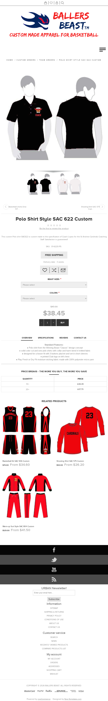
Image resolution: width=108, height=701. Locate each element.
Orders (54, 662)
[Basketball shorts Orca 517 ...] (6, 206)
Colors (54, 293)
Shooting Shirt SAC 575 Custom (70, 461)
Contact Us (80, 338)
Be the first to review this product (54, 228)
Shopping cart (54, 670)
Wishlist (54, 674)
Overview (27, 338)
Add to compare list (54, 270)
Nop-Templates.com (72, 699)
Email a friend (63, 270)
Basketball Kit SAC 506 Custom (16, 461)
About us (54, 623)
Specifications (46, 338)
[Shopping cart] (45, 3)
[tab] (27, 338)
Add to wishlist (44, 270)
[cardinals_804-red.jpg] (27, 496)
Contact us (54, 627)
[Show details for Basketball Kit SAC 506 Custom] (27, 430)
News (54, 641)
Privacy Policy (54, 616)
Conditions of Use (54, 619)
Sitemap (54, 608)
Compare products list (54, 648)
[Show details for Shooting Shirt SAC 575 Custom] (81, 430)
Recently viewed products (54, 645)
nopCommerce (44, 699)
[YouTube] (54, 570)
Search (54, 637)
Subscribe (54, 599)
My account (54, 659)
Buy (63, 322)
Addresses (54, 666)
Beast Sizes (54, 279)
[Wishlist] (51, 3)
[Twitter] (54, 560)
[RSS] (54, 579)
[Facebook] (54, 550)
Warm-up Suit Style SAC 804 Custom (18, 526)
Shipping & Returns (54, 612)
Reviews (63, 338)
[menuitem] (54, 608)
